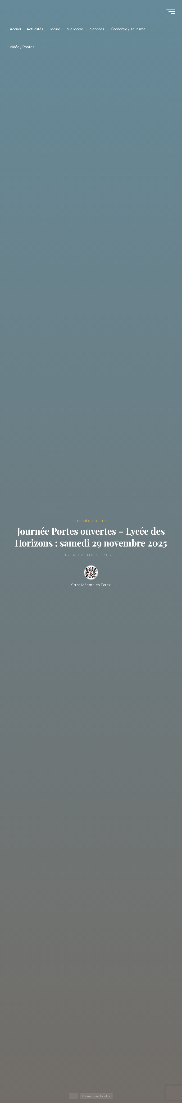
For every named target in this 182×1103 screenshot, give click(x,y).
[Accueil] (73, 1096)
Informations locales (90, 520)
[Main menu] (170, 11)
